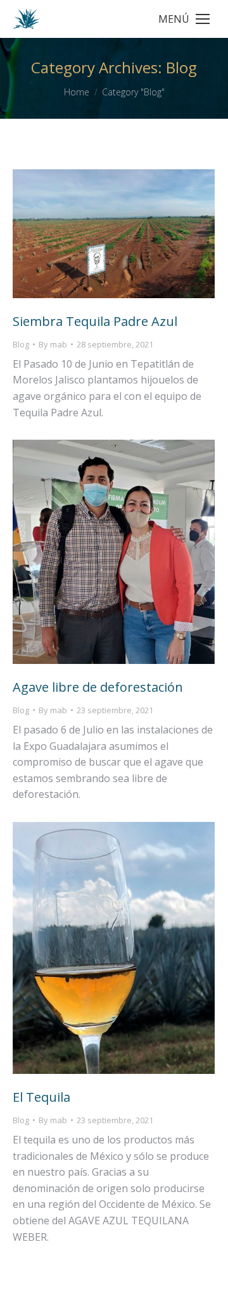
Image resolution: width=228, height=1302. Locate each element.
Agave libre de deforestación (98, 687)
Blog (21, 344)
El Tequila (41, 1097)
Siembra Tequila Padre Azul (95, 321)
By (53, 344)
